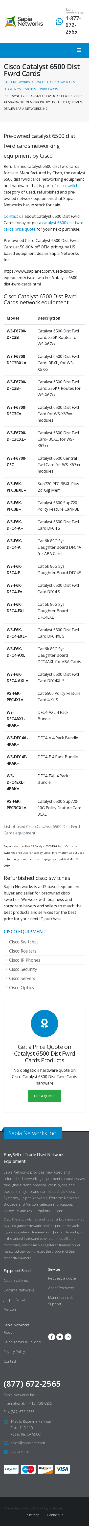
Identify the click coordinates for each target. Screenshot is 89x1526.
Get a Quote (44, 1096)
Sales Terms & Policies (22, 1342)
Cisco (12, 1225)
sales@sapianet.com (27, 1442)
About (9, 1332)
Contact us (13, 216)
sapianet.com (21, 1451)
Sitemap (33, 1515)
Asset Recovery (61, 1288)
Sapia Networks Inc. (75, 11)
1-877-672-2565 (73, 25)
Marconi (10, 1309)
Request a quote (62, 1278)
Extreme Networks (19, 1290)
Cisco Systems (16, 1280)
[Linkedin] (68, 1336)
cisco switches (70, 185)
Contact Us (54, 1515)
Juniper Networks (29, 1225)
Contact (10, 1361)
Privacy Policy (14, 1351)
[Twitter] (59, 1336)
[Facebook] (51, 1336)
